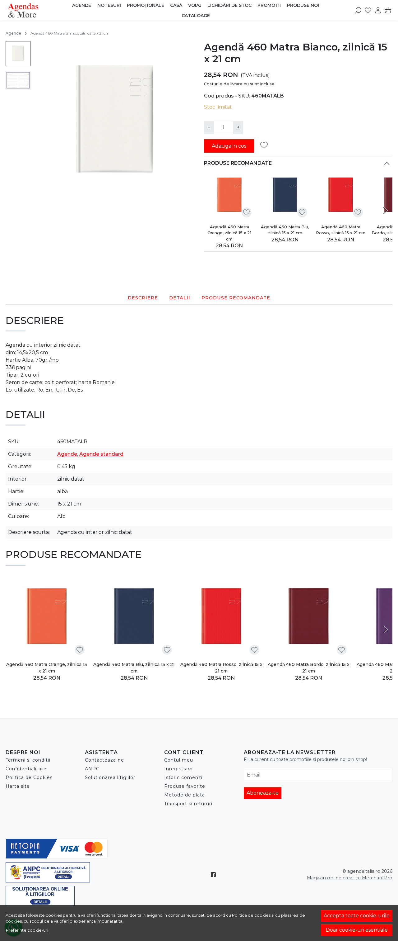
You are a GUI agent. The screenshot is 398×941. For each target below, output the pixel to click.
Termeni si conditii (28, 760)
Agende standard (101, 454)
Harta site (18, 786)
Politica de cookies (251, 915)
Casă (176, 5)
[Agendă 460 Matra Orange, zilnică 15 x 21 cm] (229, 195)
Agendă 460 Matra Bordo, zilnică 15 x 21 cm (308, 668)
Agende (81, 5)
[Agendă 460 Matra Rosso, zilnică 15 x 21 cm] (340, 195)
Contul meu (178, 760)
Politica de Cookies (29, 777)
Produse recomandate (238, 163)
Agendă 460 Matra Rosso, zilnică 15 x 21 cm (340, 229)
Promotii (269, 5)
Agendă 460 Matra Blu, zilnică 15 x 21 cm (285, 229)
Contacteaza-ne (104, 760)
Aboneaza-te (263, 793)
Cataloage (196, 15)
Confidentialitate (26, 769)
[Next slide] (385, 210)
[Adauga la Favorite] (265, 145)
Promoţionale (145, 5)
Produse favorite (184, 786)
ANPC (92, 769)
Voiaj (194, 5)
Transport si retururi (188, 803)
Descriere (143, 298)
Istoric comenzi (183, 777)
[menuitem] (18, 53)
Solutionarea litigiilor (110, 777)
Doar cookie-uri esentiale (357, 930)
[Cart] (388, 10)
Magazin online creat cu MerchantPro (349, 878)
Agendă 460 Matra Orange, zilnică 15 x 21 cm (229, 232)
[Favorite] (368, 10)
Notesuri (109, 5)
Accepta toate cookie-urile (357, 916)
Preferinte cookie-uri (27, 930)
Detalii (179, 298)
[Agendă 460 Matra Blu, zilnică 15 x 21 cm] (285, 195)
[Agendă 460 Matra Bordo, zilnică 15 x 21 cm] (308, 617)
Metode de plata (184, 795)
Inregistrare (178, 769)
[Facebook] (215, 874)
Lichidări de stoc (229, 5)
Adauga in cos (229, 146)
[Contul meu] (378, 10)
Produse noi (303, 5)
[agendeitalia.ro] (37, 10)
